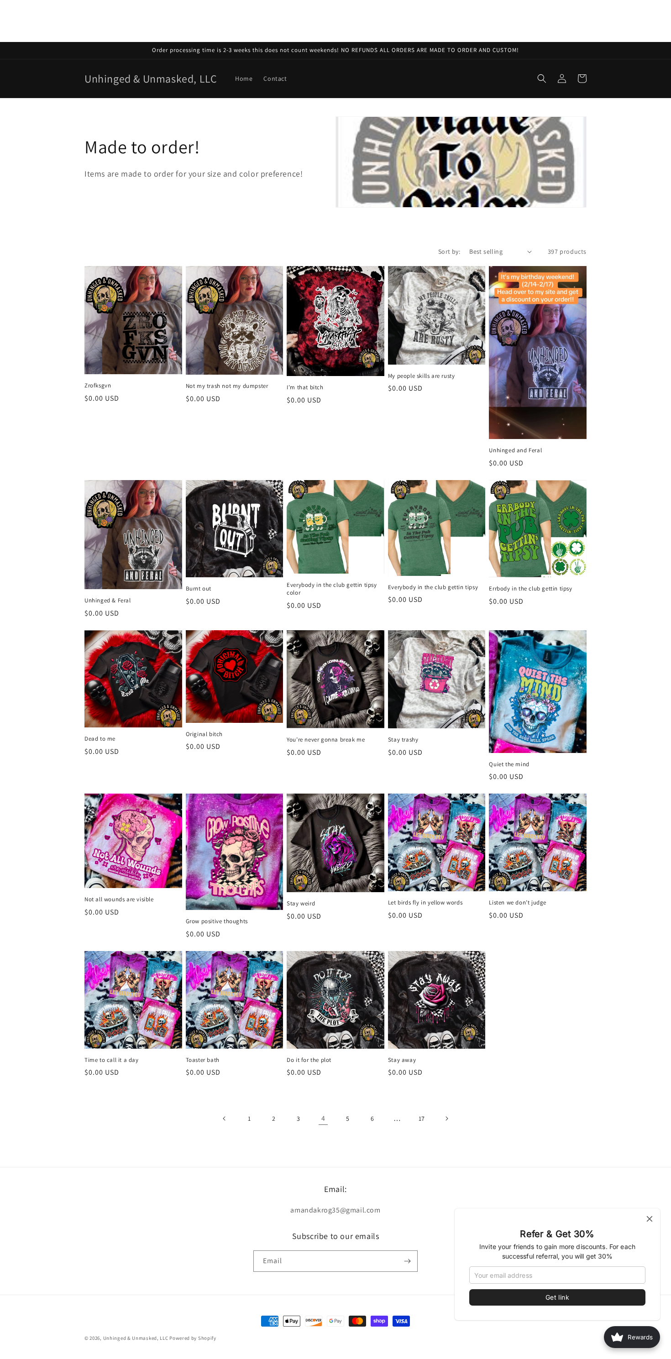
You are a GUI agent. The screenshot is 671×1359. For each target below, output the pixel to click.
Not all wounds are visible (119, 899)
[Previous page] (225, 1118)
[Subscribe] (407, 1261)
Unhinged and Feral (515, 450)
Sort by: (449, 251)
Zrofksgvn (97, 385)
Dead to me (99, 738)
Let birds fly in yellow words (425, 902)
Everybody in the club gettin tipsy (433, 587)
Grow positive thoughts (217, 921)
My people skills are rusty (421, 376)
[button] (542, 78)
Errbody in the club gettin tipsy (530, 588)
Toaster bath (203, 1060)
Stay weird (301, 903)
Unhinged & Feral (107, 600)
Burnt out (198, 588)
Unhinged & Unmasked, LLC (135, 1338)
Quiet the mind (509, 764)
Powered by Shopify (192, 1338)
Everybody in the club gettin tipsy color (332, 588)
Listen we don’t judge (517, 902)
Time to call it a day (111, 1060)
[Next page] (446, 1118)
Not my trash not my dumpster (227, 386)
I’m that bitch (305, 387)
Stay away (402, 1060)
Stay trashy (403, 739)
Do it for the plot (309, 1060)
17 (422, 1118)
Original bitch (204, 734)
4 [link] (323, 1118)
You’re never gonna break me (326, 739)
